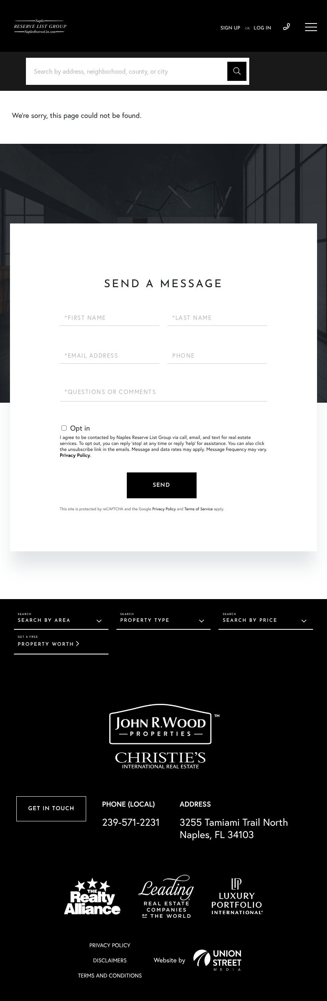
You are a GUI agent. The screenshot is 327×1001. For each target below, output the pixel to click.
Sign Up (230, 28)
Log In (262, 28)
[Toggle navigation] (311, 27)
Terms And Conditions (110, 975)
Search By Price (250, 620)
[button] (236, 71)
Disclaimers (109, 960)
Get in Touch (51, 809)
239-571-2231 (286, 27)
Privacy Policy (75, 455)
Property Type (145, 620)
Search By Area (44, 620)
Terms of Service (198, 508)
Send (161, 485)
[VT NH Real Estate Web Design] (217, 960)
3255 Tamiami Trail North (234, 828)
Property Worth (46, 644)
